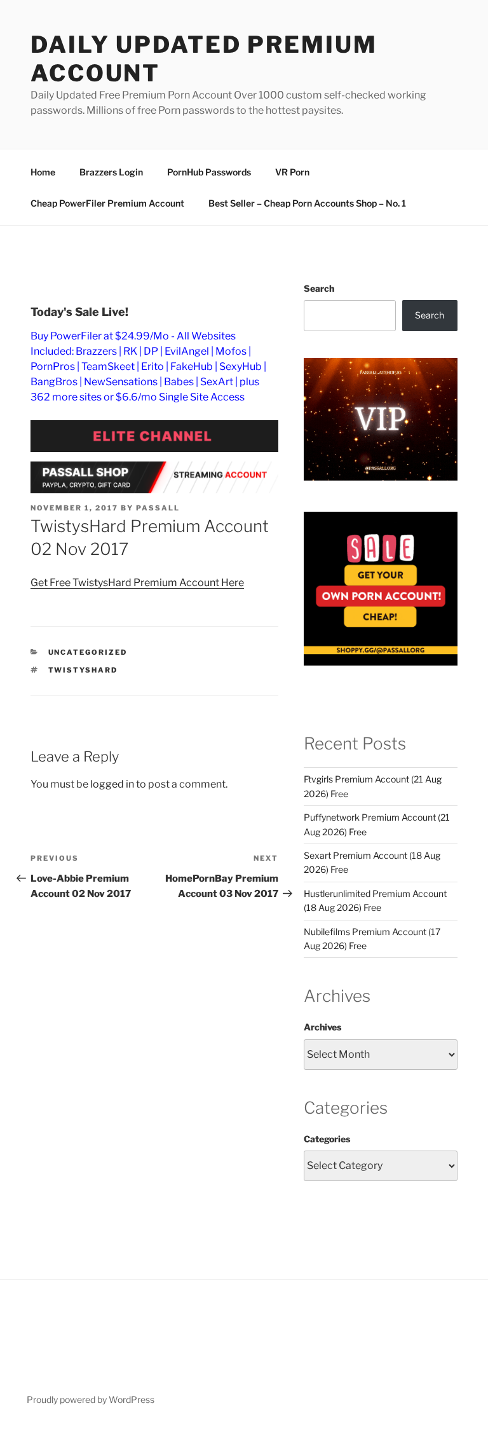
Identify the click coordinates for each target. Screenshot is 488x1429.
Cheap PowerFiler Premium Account (107, 203)
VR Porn (292, 172)
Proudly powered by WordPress (90, 1399)
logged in (112, 784)
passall (158, 507)
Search (319, 288)
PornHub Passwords (209, 172)
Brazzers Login (111, 172)
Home (42, 172)
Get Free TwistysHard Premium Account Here (137, 583)
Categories (327, 1138)
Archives (322, 1027)
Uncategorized (88, 652)
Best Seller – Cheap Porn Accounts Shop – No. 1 (307, 203)
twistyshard (83, 670)
